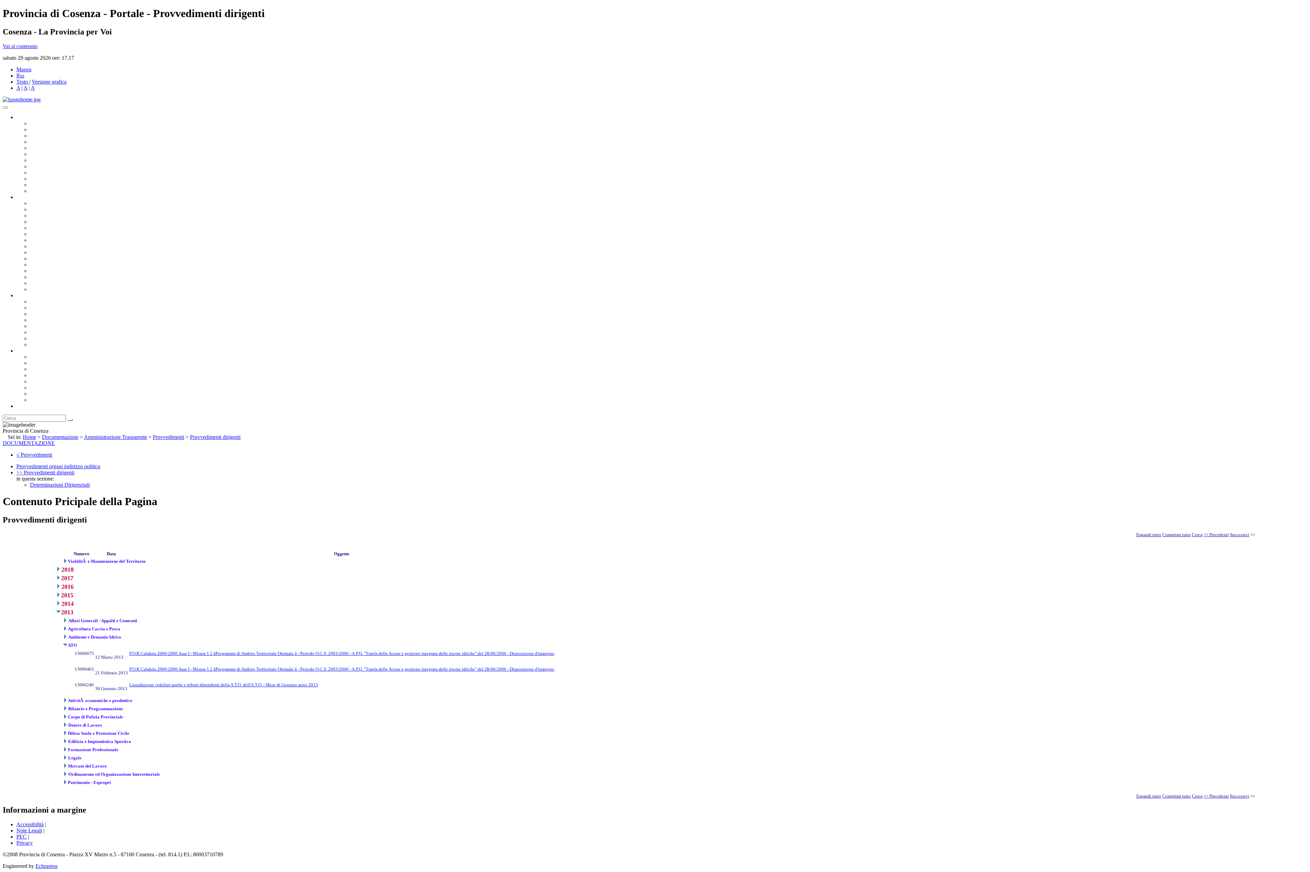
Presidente (41, 123)
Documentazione (34, 295)
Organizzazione (33, 197)
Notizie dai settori (49, 185)
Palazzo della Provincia (55, 363)
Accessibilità (30, 824)
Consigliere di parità (51, 160)
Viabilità (39, 277)
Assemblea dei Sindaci (54, 142)
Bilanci (37, 320)
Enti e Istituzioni (47, 400)
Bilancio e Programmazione (60, 215)
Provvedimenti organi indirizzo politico (58, 466)
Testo (22, 82)
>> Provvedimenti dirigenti (45, 472)
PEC (21, 837)
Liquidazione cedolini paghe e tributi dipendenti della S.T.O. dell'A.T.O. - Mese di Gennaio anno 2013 (223, 684)
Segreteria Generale (51, 283)
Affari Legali (44, 228)
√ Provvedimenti (34, 455)
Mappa (23, 69)
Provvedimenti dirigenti (215, 437)
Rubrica (24, 406)
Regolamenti (43, 344)
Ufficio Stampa (46, 179)
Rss (20, 75)
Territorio (40, 381)
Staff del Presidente (51, 289)
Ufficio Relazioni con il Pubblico (65, 172)
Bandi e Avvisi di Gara (54, 308)
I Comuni (40, 387)
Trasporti (39, 252)
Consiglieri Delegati (51, 136)
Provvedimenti (168, 437)
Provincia (26, 351)
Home (29, 437)
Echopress (46, 866)
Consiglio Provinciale (53, 129)
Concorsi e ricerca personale (60, 314)
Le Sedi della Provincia (55, 369)
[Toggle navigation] (5, 107)
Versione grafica (49, 82)
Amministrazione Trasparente (61, 326)
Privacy (24, 843)
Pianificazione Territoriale (57, 258)
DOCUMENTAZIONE (29, 443)
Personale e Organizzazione (60, 222)
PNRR (37, 246)
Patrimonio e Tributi (51, 240)
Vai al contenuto (20, 46)
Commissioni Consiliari (55, 148)
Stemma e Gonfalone (52, 357)
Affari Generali (46, 209)
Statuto (37, 338)
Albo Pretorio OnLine (53, 301)
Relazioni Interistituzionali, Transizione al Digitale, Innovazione (98, 234)
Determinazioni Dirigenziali (60, 485)
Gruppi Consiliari (49, 154)
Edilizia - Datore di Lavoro (59, 271)
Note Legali (29, 830)
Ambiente (40, 265)
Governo (25, 117)
